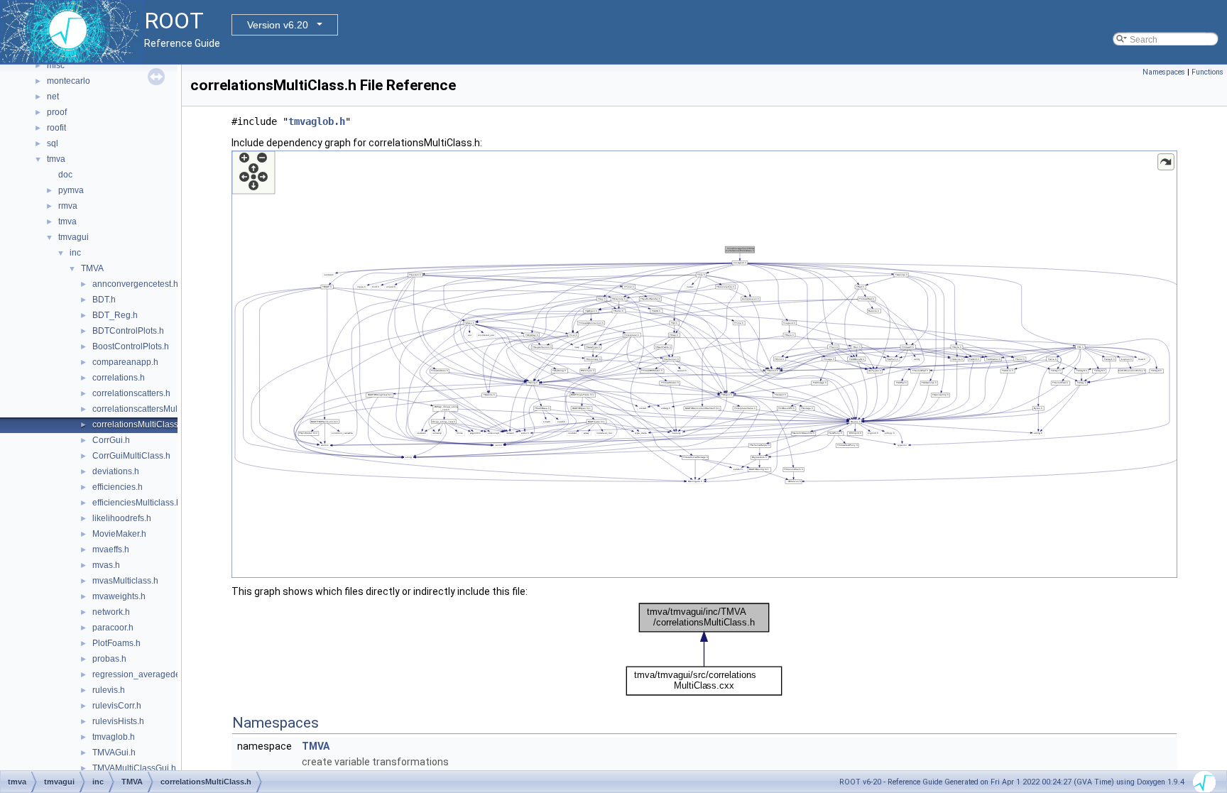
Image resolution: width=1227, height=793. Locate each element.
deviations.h (115, 471)
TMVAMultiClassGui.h (134, 768)
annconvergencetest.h (135, 284)
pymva (71, 190)
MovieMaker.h (119, 534)
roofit (56, 128)
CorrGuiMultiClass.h (131, 456)
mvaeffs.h (110, 549)
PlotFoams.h (116, 643)
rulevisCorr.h (116, 706)
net (53, 97)
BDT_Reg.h (115, 315)
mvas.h (106, 565)
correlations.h (118, 378)
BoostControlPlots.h (130, 346)
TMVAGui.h (114, 753)
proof (57, 112)
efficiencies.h (117, 487)
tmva (56, 159)
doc (65, 175)
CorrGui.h (111, 440)
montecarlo (68, 81)
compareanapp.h (125, 362)
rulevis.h (108, 690)
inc (75, 253)
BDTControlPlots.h (128, 331)
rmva (67, 206)
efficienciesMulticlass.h (136, 503)
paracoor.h (112, 628)
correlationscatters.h (131, 393)
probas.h (109, 659)
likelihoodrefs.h (121, 518)
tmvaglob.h (113, 737)
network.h (111, 612)
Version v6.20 (277, 25)
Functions (1207, 72)
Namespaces (1164, 72)
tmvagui (73, 237)
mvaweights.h (119, 596)
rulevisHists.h (118, 721)
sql (52, 143)
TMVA (92, 268)
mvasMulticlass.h (125, 581)
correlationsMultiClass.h (138, 425)
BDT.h (104, 300)
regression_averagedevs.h (144, 674)
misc (56, 65)
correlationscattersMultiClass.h (151, 409)
